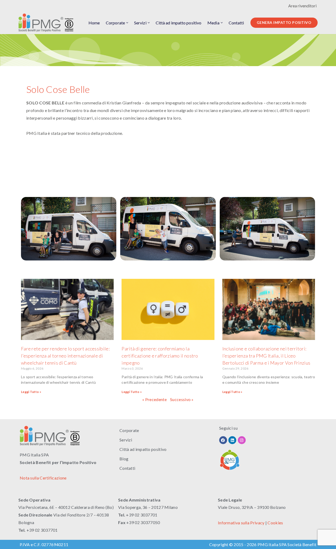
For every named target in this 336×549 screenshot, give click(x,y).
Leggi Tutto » (31, 392)
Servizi (125, 439)
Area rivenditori (302, 5)
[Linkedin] (232, 440)
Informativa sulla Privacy (241, 522)
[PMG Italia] (47, 22)
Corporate (129, 430)
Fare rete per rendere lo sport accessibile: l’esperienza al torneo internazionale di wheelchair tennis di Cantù (65, 356)
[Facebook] (223, 440)
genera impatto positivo (284, 22)
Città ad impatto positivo (179, 22)
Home (94, 22)
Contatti (236, 22)
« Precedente (154, 399)
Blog (123, 458)
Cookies (275, 522)
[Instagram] (242, 440)
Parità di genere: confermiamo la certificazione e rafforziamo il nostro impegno (160, 356)
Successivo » (182, 399)
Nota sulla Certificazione (43, 477)
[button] (127, 23)
